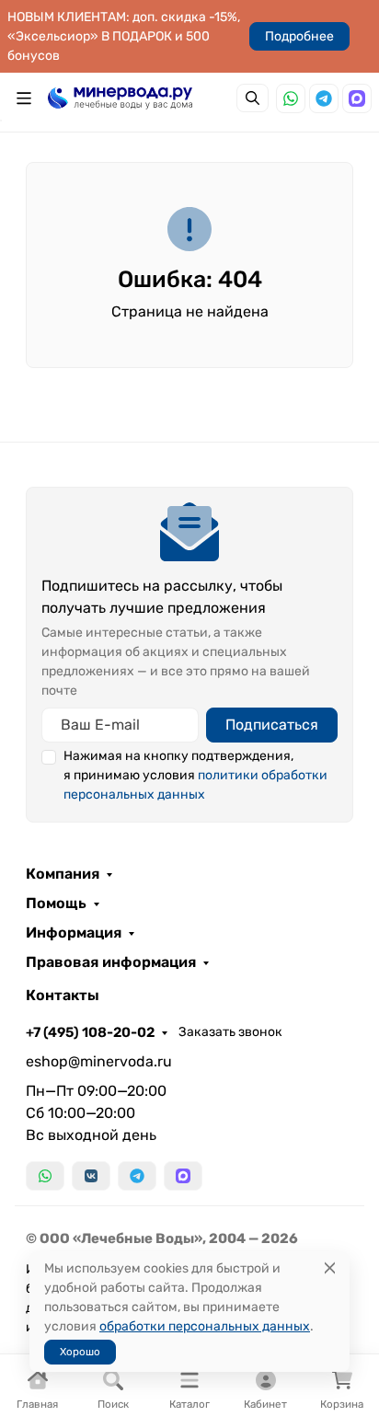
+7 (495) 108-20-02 (90, 1032)
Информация (73, 933)
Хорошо (80, 1351)
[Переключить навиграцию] (23, 98)
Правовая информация (111, 962)
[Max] (357, 98)
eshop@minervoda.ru (99, 1061)
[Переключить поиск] (252, 98)
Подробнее (299, 36)
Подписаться (271, 724)
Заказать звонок (230, 1032)
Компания (62, 874)
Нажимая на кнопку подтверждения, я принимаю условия (195, 775)
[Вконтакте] (91, 1176)
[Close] (330, 1268)
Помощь (56, 903)
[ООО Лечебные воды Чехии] (120, 98)
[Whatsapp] (290, 98)
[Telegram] (324, 98)
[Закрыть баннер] (353, 714)
